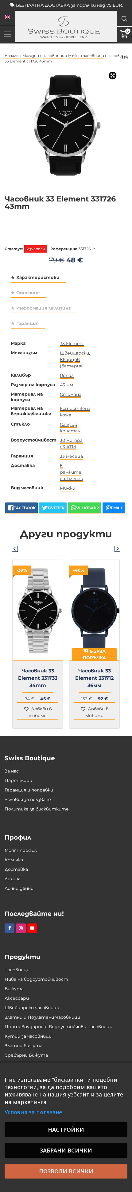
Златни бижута (23, 1045)
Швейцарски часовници (32, 1007)
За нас (12, 771)
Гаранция (27, 323)
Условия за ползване (28, 799)
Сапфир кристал (70, 428)
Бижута (14, 988)
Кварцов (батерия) (72, 363)
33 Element (72, 343)
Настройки (66, 1129)
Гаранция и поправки (29, 790)
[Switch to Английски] (7, 17)
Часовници (53, 55)
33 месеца (71, 456)
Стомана (70, 394)
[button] (37, 712)
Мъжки (67, 488)
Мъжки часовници (86, 55)
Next (117, 548)
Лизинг (13, 879)
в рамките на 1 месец (71, 472)
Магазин (30, 55)
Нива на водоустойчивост (36, 979)
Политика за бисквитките (37, 809)
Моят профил (21, 850)
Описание (28, 292)
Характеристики (38, 277)
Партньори (18, 780)
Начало (12, 55)
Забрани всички (66, 1150)
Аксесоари (17, 998)
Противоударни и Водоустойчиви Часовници (58, 1026)
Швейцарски (74, 353)
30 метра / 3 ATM (71, 443)
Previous (15, 548)
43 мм (66, 385)
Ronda (67, 375)
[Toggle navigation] (7, 34)
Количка (14, 860)
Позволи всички (66, 1171)
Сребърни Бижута (26, 1055)
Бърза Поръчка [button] (37, 654)
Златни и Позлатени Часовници (42, 1017)
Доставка (16, 869)
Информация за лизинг (43, 308)
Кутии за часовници (28, 1036)
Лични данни (19, 888)
